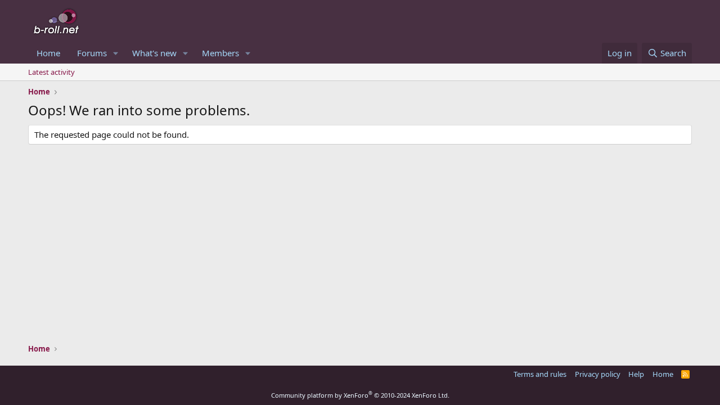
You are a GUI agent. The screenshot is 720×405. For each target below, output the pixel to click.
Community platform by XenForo (360, 395)
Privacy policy (597, 374)
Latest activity (51, 72)
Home (48, 52)
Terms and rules (540, 374)
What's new (154, 52)
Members (220, 52)
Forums (92, 52)
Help (636, 374)
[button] (116, 53)
